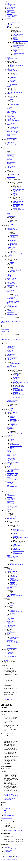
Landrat (11, 66)
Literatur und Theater (12, 134)
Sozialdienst (12, 81)
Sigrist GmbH (8, 856)
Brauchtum (9, 14)
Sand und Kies (10, 142)
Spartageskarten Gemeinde (16, 92)
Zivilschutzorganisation (18, 49)
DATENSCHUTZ (12, 859)
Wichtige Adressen (8, 850)
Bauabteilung (13, 80)
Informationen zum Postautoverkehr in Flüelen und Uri (11, 795)
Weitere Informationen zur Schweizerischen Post (10, 799)
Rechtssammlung (11, 60)
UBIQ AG (17, 856)
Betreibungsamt (16, 51)
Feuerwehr (15, 46)
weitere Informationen (9, 699)
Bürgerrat (15, 38)
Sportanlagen (13, 128)
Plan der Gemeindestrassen (13, 120)
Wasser (8, 108)
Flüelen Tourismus (11, 123)
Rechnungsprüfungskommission (20, 41)
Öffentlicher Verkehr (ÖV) (16, 104)
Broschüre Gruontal (11, 112)
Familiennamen (10, 10)
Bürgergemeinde (17, 321)
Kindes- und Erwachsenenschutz (17, 55)
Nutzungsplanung (11, 118)
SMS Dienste (7, 851)
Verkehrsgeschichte (14, 103)
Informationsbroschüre (12, 15)
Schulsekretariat (13, 82)
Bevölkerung (10, 8)
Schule (7, 321)
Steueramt (12, 76)
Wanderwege (10, 130)
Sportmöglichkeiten (14, 127)
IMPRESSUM (4, 859)
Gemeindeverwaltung (12, 70)
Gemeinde (3, 321)
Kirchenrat (15, 39)
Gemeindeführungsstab (18, 47)
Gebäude (9, 11)
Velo (11, 107)
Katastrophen (10, 115)
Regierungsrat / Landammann (17, 65)
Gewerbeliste (10, 140)
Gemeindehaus (10, 69)
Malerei (8, 135)
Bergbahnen (12, 105)
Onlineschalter (13, 91)
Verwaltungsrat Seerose (18, 45)
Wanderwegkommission (18, 53)
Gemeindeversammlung (12, 58)
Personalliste (9, 85)
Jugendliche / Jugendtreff (12, 131)
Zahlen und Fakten (11, 7)
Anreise (11, 99)
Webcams (9, 136)
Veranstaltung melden (12, 138)
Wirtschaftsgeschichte (12, 145)
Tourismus (3, 322)
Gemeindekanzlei (14, 74)
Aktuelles (9, 18)
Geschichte (9, 6)
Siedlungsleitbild (10, 119)
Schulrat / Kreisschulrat (18, 34)
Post (8, 143)
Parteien (8, 57)
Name (8, 3)
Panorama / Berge (11, 113)
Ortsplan (12, 97)
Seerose (11, 321)
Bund (11, 64)
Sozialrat (15, 37)
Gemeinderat (16, 33)
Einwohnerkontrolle (14, 78)
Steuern (8, 26)
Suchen (17, 317)
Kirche (23, 321)
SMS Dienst (9, 93)
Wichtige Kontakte (11, 86)
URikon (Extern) (11, 16)
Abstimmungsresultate (15, 22)
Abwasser (9, 109)
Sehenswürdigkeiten (11, 12)
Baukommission (16, 35)
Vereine (8, 124)
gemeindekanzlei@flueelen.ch (14, 830)
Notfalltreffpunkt (10, 116)
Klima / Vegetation (11, 111)
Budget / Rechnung (11, 24)
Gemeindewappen (11, 4)
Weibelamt (15, 50)
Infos (11, 23)
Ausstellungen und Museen (13, 132)
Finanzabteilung (13, 77)
